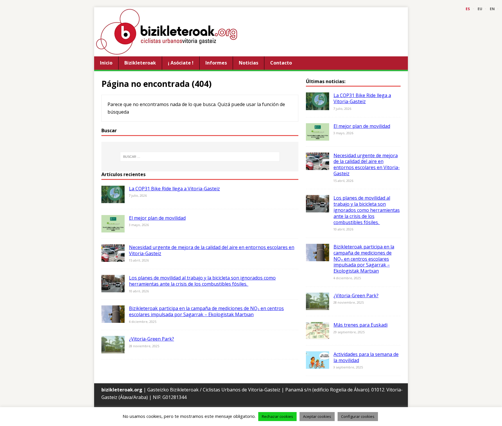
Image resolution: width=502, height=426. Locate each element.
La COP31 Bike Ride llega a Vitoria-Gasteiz (174, 188)
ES (468, 8)
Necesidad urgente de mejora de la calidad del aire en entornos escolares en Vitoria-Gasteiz (211, 250)
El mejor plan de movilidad (157, 218)
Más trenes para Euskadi (361, 325)
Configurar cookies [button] (357, 416)
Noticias (248, 63)
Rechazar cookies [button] (277, 416)
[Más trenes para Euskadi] (317, 335)
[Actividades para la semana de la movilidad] (317, 364)
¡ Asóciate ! (180, 63)
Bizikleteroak (140, 63)
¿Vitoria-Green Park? (151, 339)
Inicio (106, 63)
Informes (216, 63)
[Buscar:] (199, 157)
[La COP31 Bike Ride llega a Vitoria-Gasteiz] (113, 199)
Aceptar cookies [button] (317, 416)
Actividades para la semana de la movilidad (366, 357)
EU (480, 8)
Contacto (281, 63)
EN (492, 8)
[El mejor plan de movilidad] (113, 228)
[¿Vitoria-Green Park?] (113, 349)
